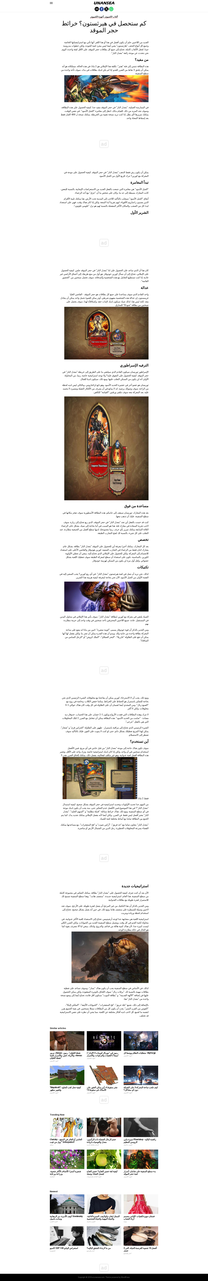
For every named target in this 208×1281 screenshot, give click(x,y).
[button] (51, 3)
